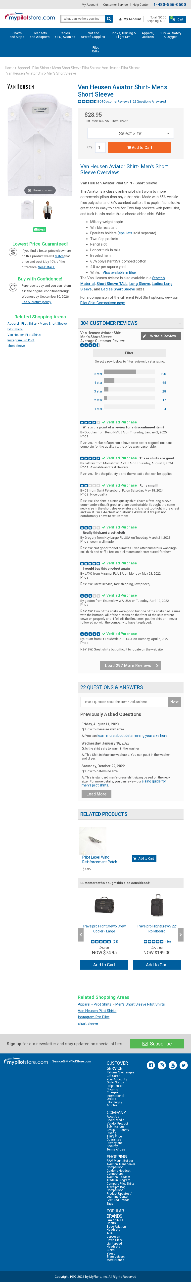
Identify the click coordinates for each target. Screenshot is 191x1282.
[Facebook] (151, 1065)
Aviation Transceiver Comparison (121, 1166)
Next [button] (181, 935)
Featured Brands (118, 1200)
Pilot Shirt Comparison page (102, 303)
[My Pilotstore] (26, 1061)
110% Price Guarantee (114, 1138)
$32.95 (104, 121)
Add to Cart (141, 147)
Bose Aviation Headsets (116, 1228)
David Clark (114, 1240)
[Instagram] (162, 1065)
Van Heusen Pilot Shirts (120, 68)
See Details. (46, 267)
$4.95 (87, 869)
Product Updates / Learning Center (119, 1195)
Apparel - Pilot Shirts (33, 68)
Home (9, 68)
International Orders (115, 1097)
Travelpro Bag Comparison (116, 1189)
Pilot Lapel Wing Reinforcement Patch (99, 859)
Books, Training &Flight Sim (123, 35)
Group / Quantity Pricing (118, 1132)
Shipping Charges (112, 1091)
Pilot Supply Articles (114, 1104)
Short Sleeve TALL (111, 283)
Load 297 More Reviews (128, 665)
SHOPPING (117, 1156)
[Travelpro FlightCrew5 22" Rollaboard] (157, 905)
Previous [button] (81, 935)
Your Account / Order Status (117, 1081)
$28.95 (93, 115)
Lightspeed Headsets (114, 1245)
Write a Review (162, 336)
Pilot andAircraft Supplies (93, 35)
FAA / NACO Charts (115, 1222)
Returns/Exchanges (120, 1072)
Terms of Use (116, 1149)
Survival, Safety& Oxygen (170, 35)
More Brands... (117, 1260)
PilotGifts (95, 49)
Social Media (115, 1120)
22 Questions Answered (149, 101)
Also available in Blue (119, 272)
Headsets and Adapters (39, 35)
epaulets (125, 233)
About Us (113, 1116)
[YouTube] (173, 1065)
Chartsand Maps (17, 35)
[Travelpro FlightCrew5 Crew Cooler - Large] (104, 905)
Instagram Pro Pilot (20, 340)
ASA (109, 1233)
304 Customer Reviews (113, 101)
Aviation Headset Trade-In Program (118, 1179)
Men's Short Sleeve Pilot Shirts (75, 68)
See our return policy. (36, 302)
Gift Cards (113, 1075)
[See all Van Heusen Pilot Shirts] (20, 91)
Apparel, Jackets (148, 35)
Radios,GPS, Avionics (65, 35)
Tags (110, 1203)
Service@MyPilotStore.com (71, 1061)
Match (59, 256)
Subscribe (160, 1044)
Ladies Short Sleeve (118, 289)
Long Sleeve (139, 283)
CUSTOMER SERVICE (117, 1065)
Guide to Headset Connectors (119, 1172)
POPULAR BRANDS (115, 1213)
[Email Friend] (39, 230)
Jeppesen (113, 1236)
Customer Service (115, 4)
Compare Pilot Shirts (121, 1183)
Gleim (111, 1250)
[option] (104, 932)
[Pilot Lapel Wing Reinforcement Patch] (92, 841)
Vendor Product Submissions (117, 1125)
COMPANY (116, 1112)
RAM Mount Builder (120, 1160)
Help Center (141, 4)
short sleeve (16, 346)
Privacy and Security (115, 1145)
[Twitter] (184, 1065)
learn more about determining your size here (132, 736)
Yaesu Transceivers (116, 1255)
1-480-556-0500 (169, 4)
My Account (90, 4)
